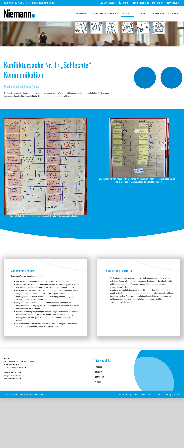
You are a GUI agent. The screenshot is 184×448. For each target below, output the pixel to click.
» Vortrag (97, 382)
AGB (158, 394)
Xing (166, 394)
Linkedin (176, 394)
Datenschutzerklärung (142, 394)
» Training (98, 367)
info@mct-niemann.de (43, 2)
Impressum (124, 394)
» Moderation (99, 372)
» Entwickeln (99, 377)
